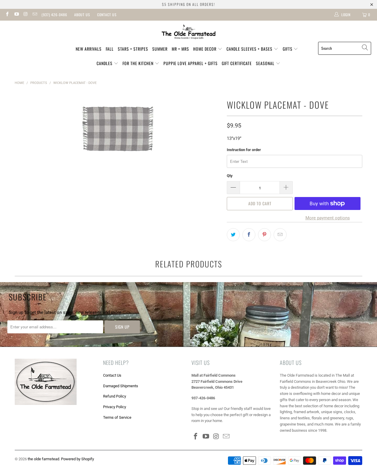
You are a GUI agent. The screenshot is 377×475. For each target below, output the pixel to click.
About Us (82, 14)
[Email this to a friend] (280, 234)
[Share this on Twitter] (233, 234)
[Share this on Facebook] (248, 234)
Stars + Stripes (133, 49)
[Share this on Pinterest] (264, 234)
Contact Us (107, 14)
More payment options (327, 218)
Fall (110, 49)
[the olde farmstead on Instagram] (25, 15)
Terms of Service (117, 417)
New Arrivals (89, 49)
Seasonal (266, 63)
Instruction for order (244, 150)
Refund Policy (114, 396)
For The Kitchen (139, 63)
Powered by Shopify (77, 459)
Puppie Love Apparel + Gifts (190, 63)
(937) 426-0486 (54, 14)
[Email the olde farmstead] (34, 15)
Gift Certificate (237, 63)
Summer (160, 49)
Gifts (288, 49)
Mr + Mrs (180, 49)
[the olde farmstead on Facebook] (6, 15)
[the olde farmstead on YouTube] (16, 15)
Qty (230, 175)
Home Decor (205, 49)
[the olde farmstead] (188, 33)
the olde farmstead (43, 459)
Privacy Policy (114, 407)
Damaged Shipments (120, 386)
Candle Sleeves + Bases (250, 49)
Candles (105, 63)
